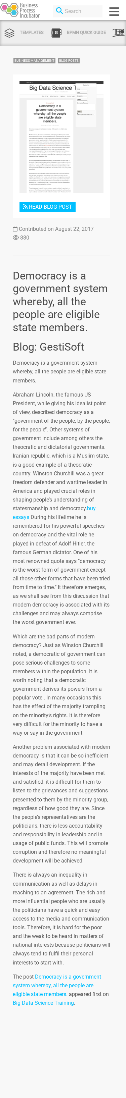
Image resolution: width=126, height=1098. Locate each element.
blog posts (69, 60)
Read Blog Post (50, 207)
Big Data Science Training (43, 1003)
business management (34, 60)
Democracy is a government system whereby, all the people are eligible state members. (57, 985)
